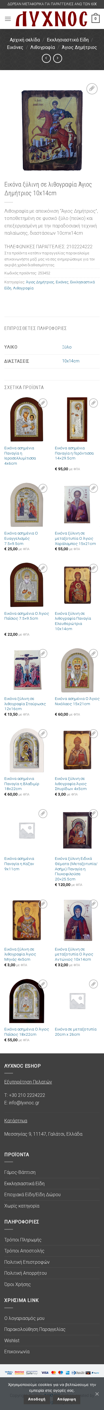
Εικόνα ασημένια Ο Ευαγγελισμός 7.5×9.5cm (21, 538)
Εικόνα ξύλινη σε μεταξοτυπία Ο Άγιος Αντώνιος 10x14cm (74, 954)
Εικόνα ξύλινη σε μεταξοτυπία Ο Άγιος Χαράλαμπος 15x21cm (75, 538)
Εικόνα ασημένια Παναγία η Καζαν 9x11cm (19, 863)
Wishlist (11, 1340)
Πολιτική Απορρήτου (25, 1273)
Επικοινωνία (16, 1351)
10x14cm (70, 361)
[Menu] (7, 19)
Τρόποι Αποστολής (24, 1251)
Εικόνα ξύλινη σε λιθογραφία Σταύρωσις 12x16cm (25, 703)
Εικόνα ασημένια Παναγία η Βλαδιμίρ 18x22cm (21, 783)
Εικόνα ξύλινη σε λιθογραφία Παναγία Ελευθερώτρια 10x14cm (73, 621)
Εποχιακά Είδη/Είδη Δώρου (32, 1194)
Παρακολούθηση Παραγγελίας (35, 1329)
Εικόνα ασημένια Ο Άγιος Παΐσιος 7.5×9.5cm (26, 616)
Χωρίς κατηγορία (21, 1206)
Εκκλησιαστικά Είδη (68, 40)
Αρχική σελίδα (25, 40)
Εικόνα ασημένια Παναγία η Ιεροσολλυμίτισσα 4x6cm (20, 456)
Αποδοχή (37, 1399)
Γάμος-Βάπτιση (20, 1172)
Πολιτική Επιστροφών (27, 1262)
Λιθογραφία (42, 47)
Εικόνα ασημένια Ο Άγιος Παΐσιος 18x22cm (26, 1032)
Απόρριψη (66, 1399)
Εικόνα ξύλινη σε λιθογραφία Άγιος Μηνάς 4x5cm (20, 954)
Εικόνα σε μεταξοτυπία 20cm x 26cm (75, 1032)
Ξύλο (67, 347)
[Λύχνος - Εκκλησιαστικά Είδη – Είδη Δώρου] (51, 19)
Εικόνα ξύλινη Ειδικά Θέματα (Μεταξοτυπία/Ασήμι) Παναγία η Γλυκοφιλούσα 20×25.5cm (76, 868)
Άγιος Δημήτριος (79, 47)
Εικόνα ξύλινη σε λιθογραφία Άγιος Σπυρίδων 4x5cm (71, 783)
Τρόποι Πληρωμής (23, 1240)
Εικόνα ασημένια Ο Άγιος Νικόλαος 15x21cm (77, 701)
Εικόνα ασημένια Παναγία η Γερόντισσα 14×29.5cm (74, 453)
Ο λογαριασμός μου (24, 1318)
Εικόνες (15, 47)
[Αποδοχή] (97, 1394)
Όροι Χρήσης (17, 1284)
